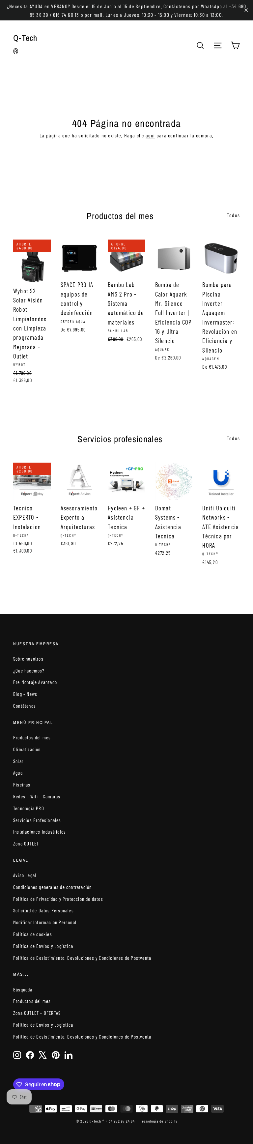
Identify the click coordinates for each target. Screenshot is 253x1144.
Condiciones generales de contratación (52, 887)
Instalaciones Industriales (39, 832)
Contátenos (24, 706)
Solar (18, 761)
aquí (150, 135)
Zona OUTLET (26, 843)
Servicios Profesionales (37, 820)
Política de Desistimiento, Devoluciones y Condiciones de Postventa (82, 958)
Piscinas (22, 784)
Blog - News (25, 694)
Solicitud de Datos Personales (43, 910)
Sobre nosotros (28, 659)
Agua (18, 773)
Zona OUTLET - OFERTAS (37, 1013)
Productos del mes (32, 737)
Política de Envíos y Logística (43, 946)
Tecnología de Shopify (158, 1121)
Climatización (27, 749)
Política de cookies (32, 934)
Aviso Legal (24, 875)
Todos (233, 215)
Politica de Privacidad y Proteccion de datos (58, 899)
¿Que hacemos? (29, 670)
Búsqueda (23, 989)
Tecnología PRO (28, 808)
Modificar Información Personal (44, 922)
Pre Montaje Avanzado (35, 682)
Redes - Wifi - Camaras (36, 796)
